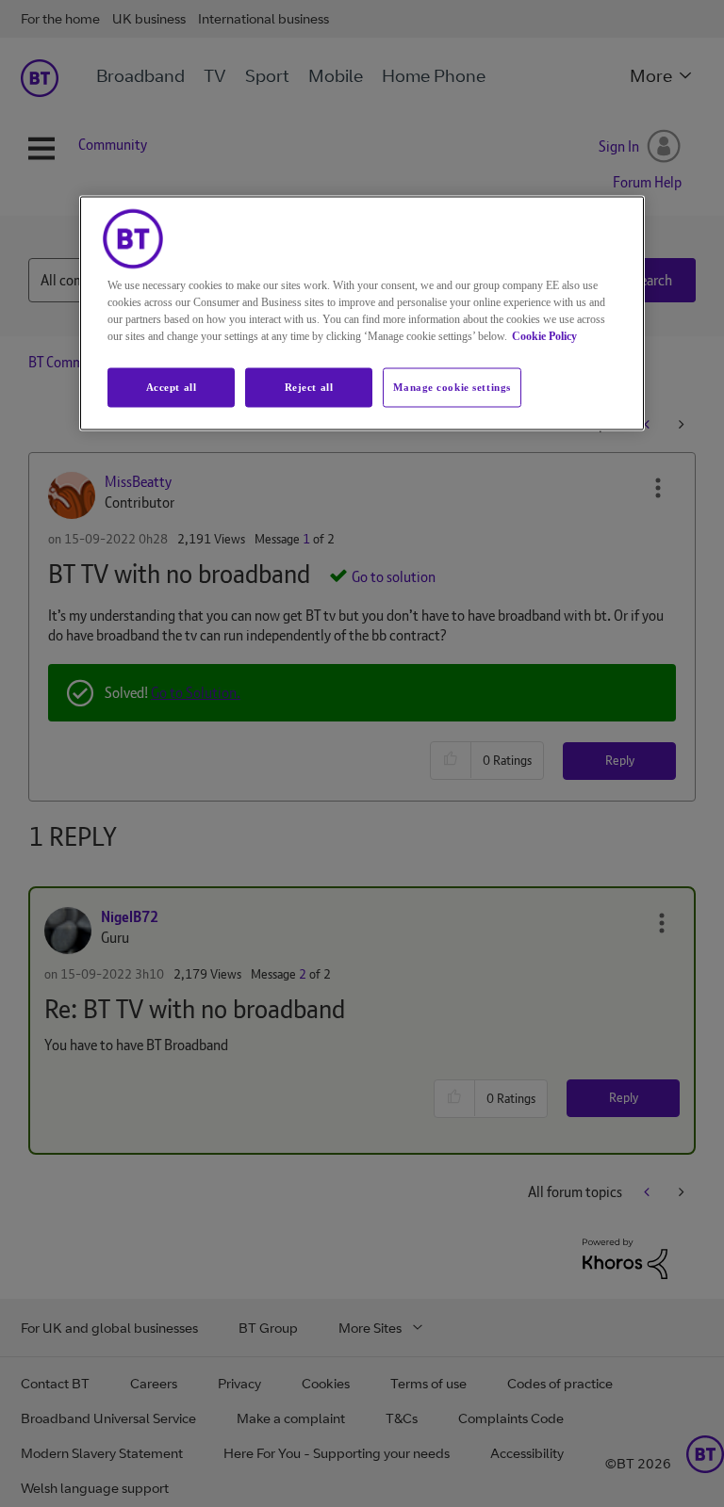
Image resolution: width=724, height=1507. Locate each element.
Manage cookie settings (452, 387)
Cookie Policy (544, 336)
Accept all (171, 387)
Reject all (309, 387)
